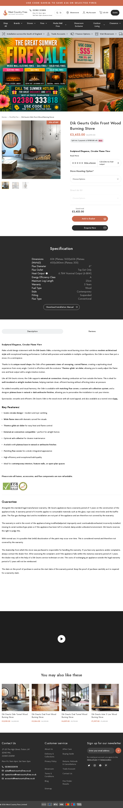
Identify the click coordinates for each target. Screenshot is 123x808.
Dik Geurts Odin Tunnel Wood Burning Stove (15, 716)
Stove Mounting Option (82, 171)
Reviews (92, 331)
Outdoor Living (97, 24)
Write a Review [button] (90, 163)
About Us (49, 749)
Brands (17, 23)
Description (32, 331)
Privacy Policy (50, 761)
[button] (61, 74)
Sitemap (48, 788)
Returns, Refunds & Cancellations (70, 762)
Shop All (5, 24)
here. (115, 399)
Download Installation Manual (60, 307)
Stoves (30, 23)
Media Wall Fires (58, 24)
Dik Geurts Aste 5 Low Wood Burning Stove (104, 716)
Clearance (114, 23)
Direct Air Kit (76, 190)
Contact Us (67, 773)
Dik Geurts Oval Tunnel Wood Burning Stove (74, 716)
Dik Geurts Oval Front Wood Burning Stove (44, 716)
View (14, 697)
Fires (42, 23)
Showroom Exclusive (78, 24)
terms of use (92, 760)
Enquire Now (90, 228)
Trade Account (69, 769)
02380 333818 (39, 10)
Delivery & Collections (49, 755)
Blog (47, 781)
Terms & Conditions (49, 775)
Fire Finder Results (67, 782)
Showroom (49, 769)
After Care (67, 749)
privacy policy (106, 760)
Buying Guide (68, 754)
